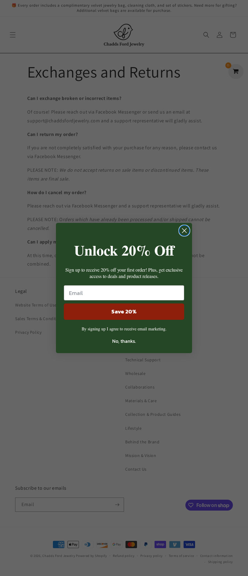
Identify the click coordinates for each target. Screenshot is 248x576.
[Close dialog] (184, 230)
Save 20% (124, 311)
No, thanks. (124, 341)
